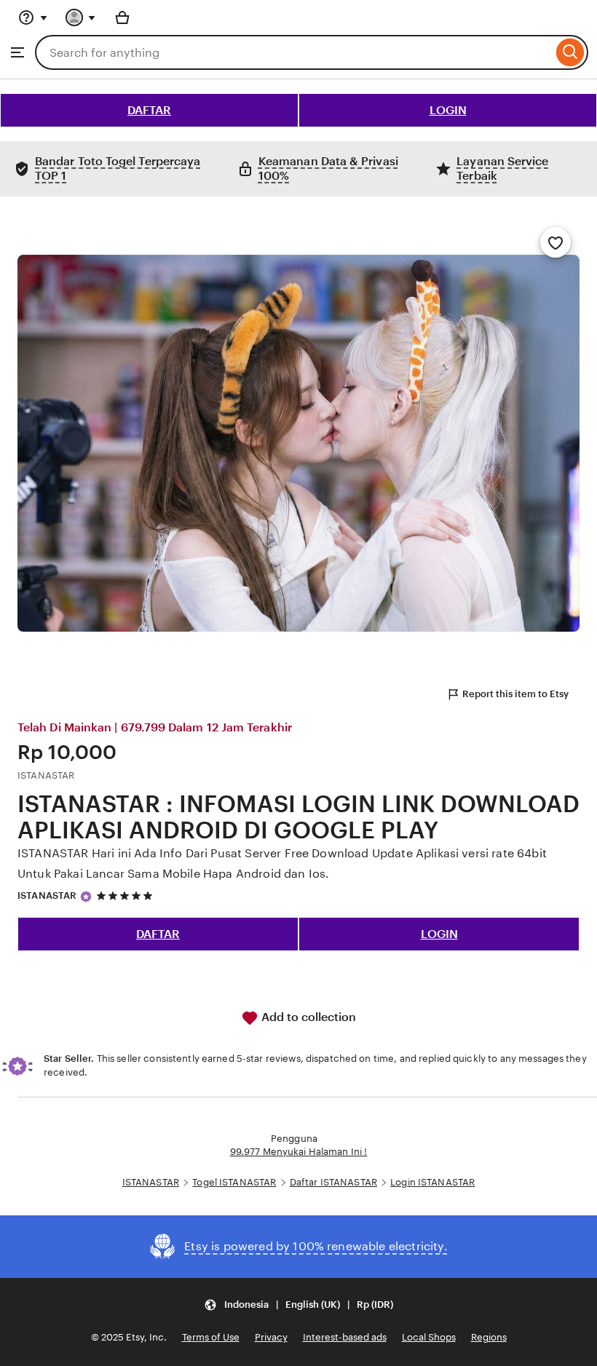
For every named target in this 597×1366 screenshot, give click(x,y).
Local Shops (429, 1337)
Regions (489, 1337)
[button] (298, 1304)
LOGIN (448, 110)
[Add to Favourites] (555, 242)
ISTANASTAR (46, 895)
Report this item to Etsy (515, 693)
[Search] (570, 52)
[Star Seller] (85, 896)
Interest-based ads (345, 1337)
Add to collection (307, 1017)
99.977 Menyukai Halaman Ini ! (299, 1151)
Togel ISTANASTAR (234, 1182)
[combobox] (294, 52)
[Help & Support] (33, 17)
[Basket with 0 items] (122, 17)
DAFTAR (149, 110)
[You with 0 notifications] (81, 17)
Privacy (271, 1337)
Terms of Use (211, 1337)
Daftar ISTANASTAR (333, 1182)
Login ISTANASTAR (432, 1182)
